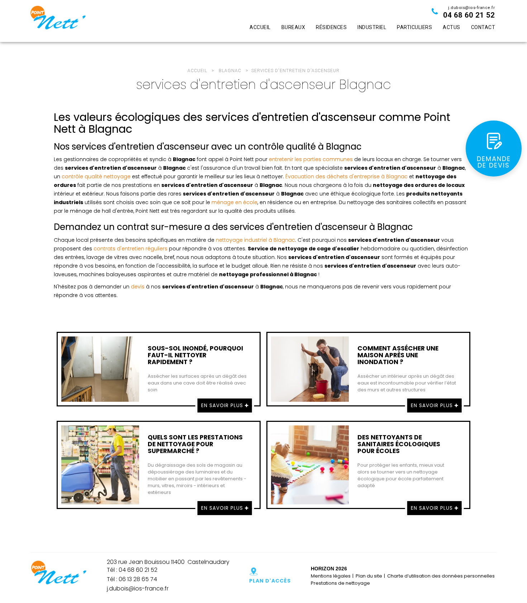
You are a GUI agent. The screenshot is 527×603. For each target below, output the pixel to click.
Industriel (371, 27)
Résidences (331, 27)
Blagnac (230, 70)
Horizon (322, 568)
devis (137, 286)
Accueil (260, 27)
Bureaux (293, 27)
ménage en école (234, 202)
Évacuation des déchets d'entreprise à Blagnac (346, 176)
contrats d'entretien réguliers (130, 248)
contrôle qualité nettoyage (96, 176)
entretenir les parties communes (311, 159)
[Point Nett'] (58, 21)
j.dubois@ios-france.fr (471, 7)
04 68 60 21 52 (469, 15)
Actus (451, 27)
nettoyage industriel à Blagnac (255, 240)
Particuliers (414, 27)
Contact (483, 27)
